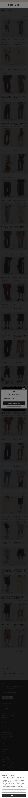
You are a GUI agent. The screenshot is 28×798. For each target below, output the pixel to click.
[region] (14, 784)
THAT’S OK (14, 795)
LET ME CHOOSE (14, 791)
